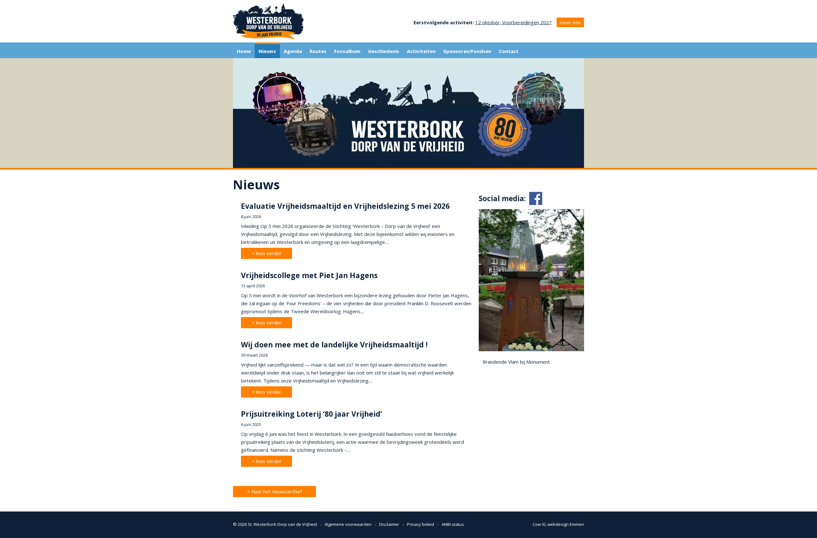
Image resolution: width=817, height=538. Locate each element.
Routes (318, 51)
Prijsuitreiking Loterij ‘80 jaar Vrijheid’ (311, 414)
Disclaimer (389, 524)
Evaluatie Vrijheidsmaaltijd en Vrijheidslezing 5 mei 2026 (345, 206)
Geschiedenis (383, 51)
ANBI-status (453, 524)
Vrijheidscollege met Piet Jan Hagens (309, 275)
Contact (509, 51)
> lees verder (266, 253)
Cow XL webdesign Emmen (558, 524)
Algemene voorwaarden (348, 524)
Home (244, 51)
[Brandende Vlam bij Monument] (531, 349)
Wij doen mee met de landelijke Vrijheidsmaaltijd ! (334, 344)
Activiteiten (421, 51)
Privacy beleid (420, 524)
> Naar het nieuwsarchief (274, 491)
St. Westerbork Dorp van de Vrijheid (282, 524)
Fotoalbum (347, 51)
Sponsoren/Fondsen (467, 51)
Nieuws (267, 51)
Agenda (293, 51)
